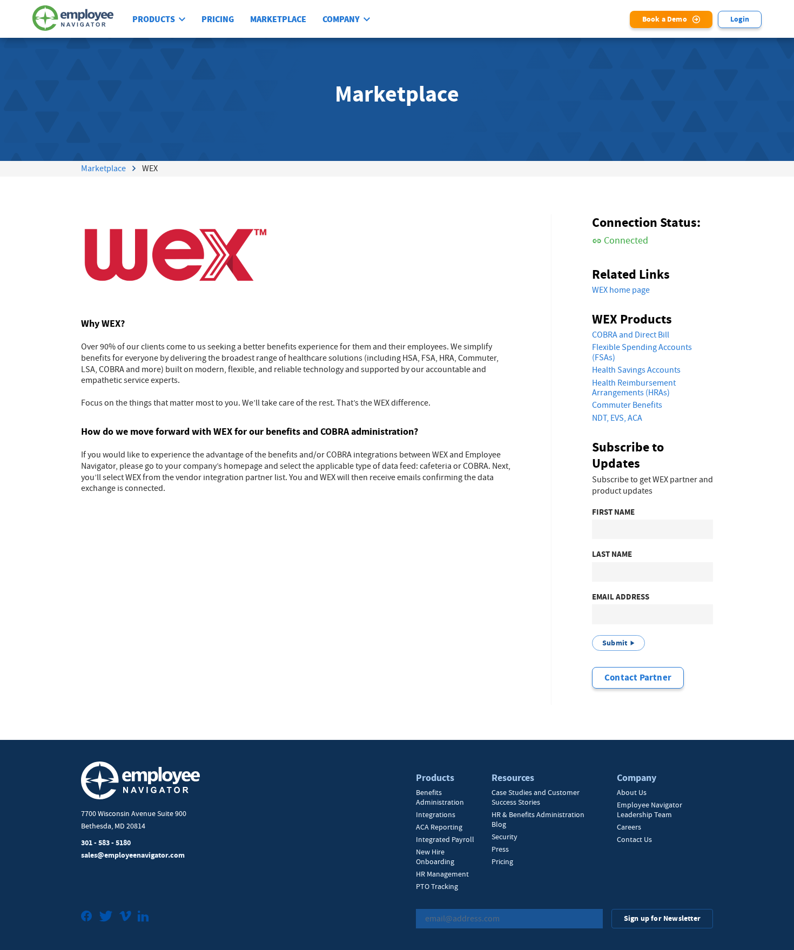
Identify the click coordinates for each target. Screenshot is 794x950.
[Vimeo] (125, 917)
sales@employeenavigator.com (133, 855)
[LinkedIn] (143, 917)
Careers (629, 827)
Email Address (620, 597)
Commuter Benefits (627, 405)
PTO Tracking (437, 886)
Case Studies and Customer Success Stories (536, 797)
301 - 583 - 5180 (106, 843)
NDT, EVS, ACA (617, 418)
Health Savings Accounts (636, 370)
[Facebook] (86, 917)
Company (341, 19)
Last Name (612, 554)
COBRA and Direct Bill (630, 335)
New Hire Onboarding (435, 856)
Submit (614, 643)
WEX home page (621, 290)
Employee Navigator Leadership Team (649, 809)
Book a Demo (664, 19)
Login (739, 19)
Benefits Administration (440, 797)
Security (504, 836)
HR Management (442, 874)
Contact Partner (637, 677)
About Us (632, 792)
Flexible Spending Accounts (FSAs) (642, 352)
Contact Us (634, 839)
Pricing (217, 19)
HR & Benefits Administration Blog (538, 819)
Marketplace (278, 19)
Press (500, 849)
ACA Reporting (439, 827)
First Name (613, 512)
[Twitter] (106, 917)
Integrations (435, 814)
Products (153, 19)
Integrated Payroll (445, 839)
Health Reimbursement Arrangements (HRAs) (634, 388)
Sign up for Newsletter (662, 918)
